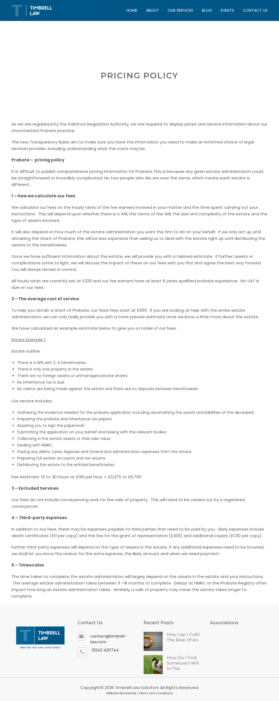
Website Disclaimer (121, 693)
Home (131, 10)
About (152, 10)
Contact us (255, 10)
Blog (207, 10)
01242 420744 (105, 650)
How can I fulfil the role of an (183, 637)
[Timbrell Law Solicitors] (31, 10)
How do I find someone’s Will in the (183, 663)
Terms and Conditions (156, 693)
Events (227, 10)
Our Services (180, 10)
